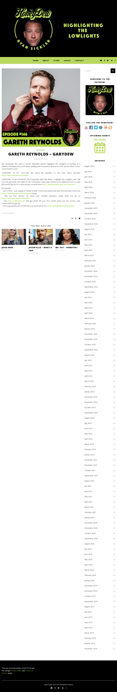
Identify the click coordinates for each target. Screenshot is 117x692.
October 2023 (90, 344)
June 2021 (88, 491)
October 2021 (90, 470)
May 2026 (88, 182)
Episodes (41, 150)
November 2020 (90, 528)
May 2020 (88, 559)
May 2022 (88, 433)
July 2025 (88, 234)
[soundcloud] (112, 60)
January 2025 (89, 266)
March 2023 (89, 381)
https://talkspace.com (16, 201)
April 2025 (88, 250)
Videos (67, 60)
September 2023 (91, 350)
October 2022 (90, 407)
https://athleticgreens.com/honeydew (17, 193)
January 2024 (89, 329)
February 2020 (90, 575)
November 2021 (90, 465)
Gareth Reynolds (8, 213)
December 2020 (90, 523)
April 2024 (88, 313)
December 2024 (90, 271)
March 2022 (89, 444)
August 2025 (89, 229)
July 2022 (88, 423)
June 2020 (88, 554)
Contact (79, 60)
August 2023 (89, 355)
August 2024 (89, 292)
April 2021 (88, 502)
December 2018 (90, 648)
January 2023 (89, 392)
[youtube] (101, 60)
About (46, 60)
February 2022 (90, 449)
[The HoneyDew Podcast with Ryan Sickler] (58, 28)
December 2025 (90, 208)
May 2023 (88, 371)
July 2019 (88, 612)
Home (36, 60)
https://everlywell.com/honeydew (61, 206)
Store (56, 60)
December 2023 (90, 334)
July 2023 (88, 360)
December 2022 (90, 397)
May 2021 (88, 496)
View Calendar (100, 139)
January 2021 (89, 517)
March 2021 (89, 507)
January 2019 (89, 643)
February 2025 (90, 260)
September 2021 (91, 475)
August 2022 (89, 418)
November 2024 (90, 276)
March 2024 (89, 318)
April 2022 (88, 439)
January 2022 (89, 454)
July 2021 (88, 486)
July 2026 (88, 171)
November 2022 (90, 402)
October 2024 (90, 281)
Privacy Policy (16, 670)
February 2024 (90, 323)
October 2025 (90, 218)
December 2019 (90, 586)
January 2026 (89, 203)
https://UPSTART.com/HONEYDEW (16, 198)
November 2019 (90, 591)
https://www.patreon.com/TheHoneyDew (58, 184)
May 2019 (88, 622)
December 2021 (90, 460)
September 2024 (91, 287)
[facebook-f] (104, 60)
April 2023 (88, 376)
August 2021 (89, 481)
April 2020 (88, 565)
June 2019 (88, 617)
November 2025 (90, 213)
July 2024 (88, 297)
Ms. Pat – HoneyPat (67, 247)
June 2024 (88, 302)
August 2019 (89, 606)
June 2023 (88, 365)
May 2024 (88, 308)
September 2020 (91, 538)
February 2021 (90, 512)
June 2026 (88, 177)
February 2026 (90, 198)
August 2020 (89, 544)
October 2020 (90, 533)
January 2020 (89, 580)
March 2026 (89, 192)
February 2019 (90, 638)
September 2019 (91, 601)
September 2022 (91, 412)
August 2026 (89, 166)
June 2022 (88, 428)
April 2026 (88, 187)
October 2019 (90, 596)
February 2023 (90, 386)
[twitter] (108, 60)
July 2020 (88, 549)
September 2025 (91, 224)
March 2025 (89, 255)
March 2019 (89, 633)
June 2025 (88, 239)
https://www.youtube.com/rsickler (15, 175)
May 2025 (88, 245)
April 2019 (88, 627)
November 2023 (90, 339)
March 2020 (89, 570)
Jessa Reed (7, 247)
